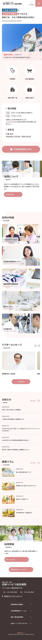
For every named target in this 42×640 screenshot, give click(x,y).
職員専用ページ (21, 632)
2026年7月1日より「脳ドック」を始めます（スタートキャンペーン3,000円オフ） (21, 430)
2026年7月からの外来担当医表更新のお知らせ (15, 440)
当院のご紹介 (10, 194)
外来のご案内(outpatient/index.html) (12, 72)
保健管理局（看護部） (17, 604)
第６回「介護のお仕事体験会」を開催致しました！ (15, 450)
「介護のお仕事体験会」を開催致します (13, 419)
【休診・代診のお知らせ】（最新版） (11, 410)
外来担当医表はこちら (23, 149)
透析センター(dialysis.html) (21, 301)
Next (39, 345)
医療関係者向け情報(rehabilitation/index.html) (29, 91)
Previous (35, 345)
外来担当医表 (10, 122)
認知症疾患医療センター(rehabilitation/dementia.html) (21, 256)
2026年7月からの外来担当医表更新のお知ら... (17, 57)
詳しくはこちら (10, 559)
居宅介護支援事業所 (17, 617)
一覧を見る (21, 382)
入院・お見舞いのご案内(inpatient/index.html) (29, 72)
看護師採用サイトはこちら (19, 570)
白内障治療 (21, 323)
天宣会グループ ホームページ (13, 596)
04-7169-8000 (12, 592)
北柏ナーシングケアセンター (19, 623)
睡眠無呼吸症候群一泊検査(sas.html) (21, 278)
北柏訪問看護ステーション (19, 611)
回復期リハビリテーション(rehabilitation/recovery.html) (21, 234)
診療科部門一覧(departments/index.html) (12, 91)
